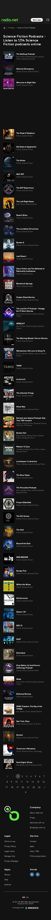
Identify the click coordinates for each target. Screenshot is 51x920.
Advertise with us (37, 823)
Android (7, 885)
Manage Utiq (9, 856)
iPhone (7, 875)
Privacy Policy (10, 846)
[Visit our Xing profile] (38, 874)
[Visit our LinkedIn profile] (32, 874)
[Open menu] (47, 19)
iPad (6, 880)
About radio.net (36, 813)
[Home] (4, 28)
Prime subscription (38, 856)
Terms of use (9, 841)
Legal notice (9, 851)
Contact (33, 841)
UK (27, 897)
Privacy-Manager (11, 861)
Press (32, 818)
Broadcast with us (37, 828)
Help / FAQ (34, 851)
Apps (32, 846)
